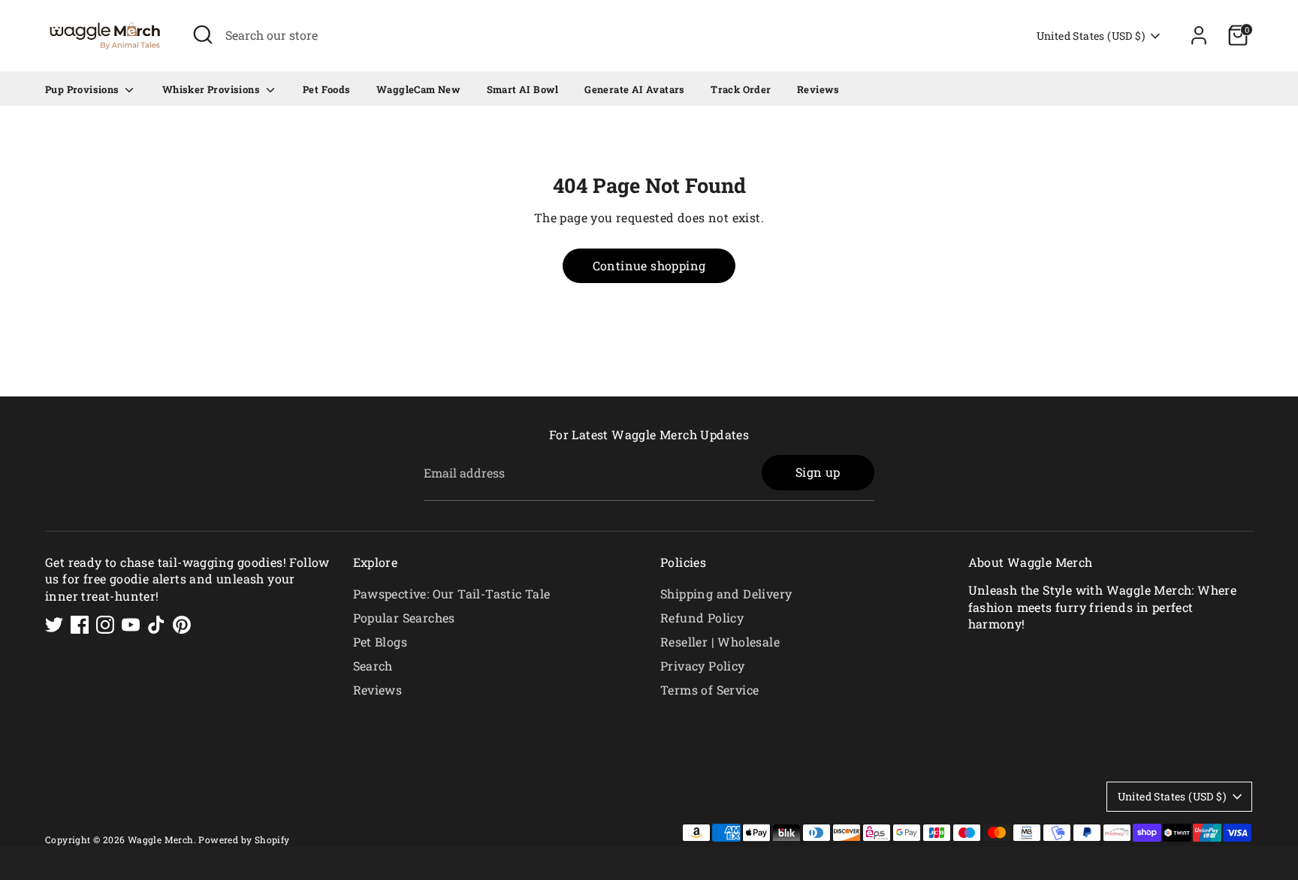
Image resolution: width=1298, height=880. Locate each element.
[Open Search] (203, 35)
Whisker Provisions (212, 89)
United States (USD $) (1091, 36)
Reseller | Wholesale (720, 641)
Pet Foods (327, 89)
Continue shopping (649, 265)
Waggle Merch (161, 839)
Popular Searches (404, 617)
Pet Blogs (380, 641)
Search (373, 666)
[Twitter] (54, 625)
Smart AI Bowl (523, 89)
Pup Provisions (83, 89)
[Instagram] (105, 625)
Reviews (818, 89)
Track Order (741, 89)
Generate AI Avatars (634, 89)
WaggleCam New (418, 89)
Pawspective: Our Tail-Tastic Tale (452, 593)
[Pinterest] (182, 625)
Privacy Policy (702, 666)
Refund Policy (702, 617)
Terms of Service (709, 690)
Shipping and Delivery (726, 593)
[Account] (1199, 35)
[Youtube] (131, 625)
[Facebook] (80, 625)
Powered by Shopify (243, 839)
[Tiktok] (156, 625)
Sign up (818, 472)
